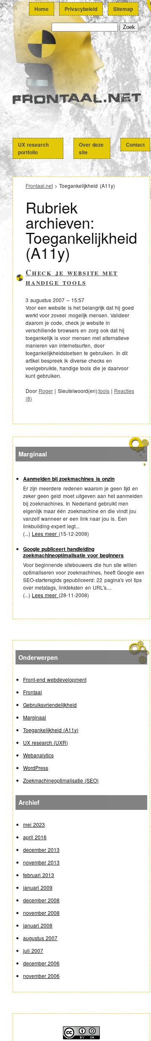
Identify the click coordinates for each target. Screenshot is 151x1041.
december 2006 (41, 963)
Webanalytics (38, 755)
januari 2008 (37, 925)
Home (41, 9)
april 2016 (35, 837)
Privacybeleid (81, 9)
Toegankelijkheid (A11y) (50, 729)
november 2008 (41, 912)
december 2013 (41, 849)
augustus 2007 (40, 937)
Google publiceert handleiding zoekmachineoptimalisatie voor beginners (73, 552)
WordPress (35, 767)
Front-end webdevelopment (54, 679)
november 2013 (41, 862)
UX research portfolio (33, 148)
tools (104, 390)
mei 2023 (34, 824)
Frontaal (32, 692)
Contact (135, 144)
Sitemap (123, 9)
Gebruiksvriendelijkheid (50, 704)
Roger (46, 390)
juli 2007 (33, 950)
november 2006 (41, 975)
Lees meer (45, 533)
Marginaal (34, 717)
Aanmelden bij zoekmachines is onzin (69, 478)
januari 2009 (37, 887)
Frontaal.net (81, 102)
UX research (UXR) (45, 742)
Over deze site (91, 148)
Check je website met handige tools (72, 277)
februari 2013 (38, 874)
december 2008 (41, 900)
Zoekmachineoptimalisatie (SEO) (61, 780)
